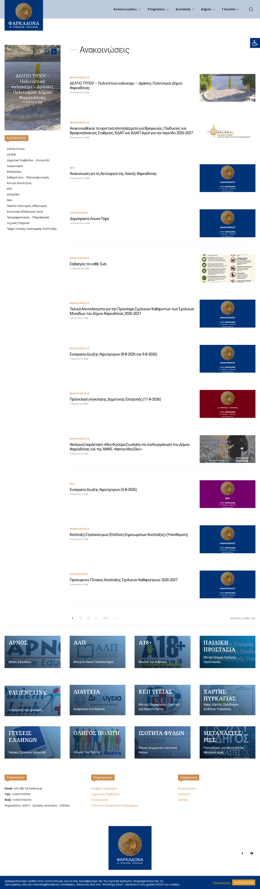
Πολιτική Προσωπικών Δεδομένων (114, 805)
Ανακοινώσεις (80, 77)
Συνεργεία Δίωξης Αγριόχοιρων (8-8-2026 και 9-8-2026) (113, 354)
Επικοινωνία (16, 777)
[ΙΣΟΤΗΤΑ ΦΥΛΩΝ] (163, 742)
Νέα (72, 168)
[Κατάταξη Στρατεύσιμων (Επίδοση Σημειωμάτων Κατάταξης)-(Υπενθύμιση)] (227, 539)
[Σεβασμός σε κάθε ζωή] (227, 268)
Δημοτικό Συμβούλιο (105, 794)
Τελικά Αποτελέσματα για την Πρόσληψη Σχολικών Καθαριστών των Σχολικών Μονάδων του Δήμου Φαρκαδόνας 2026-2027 (132, 311)
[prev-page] (47, 51)
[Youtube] (251, 853)
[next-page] (54, 51)
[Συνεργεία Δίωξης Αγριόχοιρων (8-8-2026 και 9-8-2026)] (227, 359)
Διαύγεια (184, 794)
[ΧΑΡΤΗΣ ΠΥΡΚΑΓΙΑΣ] (228, 700)
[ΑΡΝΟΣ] (33, 652)
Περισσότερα (221, 882)
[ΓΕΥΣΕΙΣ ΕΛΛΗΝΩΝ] (33, 742)
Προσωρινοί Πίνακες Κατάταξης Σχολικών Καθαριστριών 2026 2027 (123, 580)
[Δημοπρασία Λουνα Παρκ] (227, 223)
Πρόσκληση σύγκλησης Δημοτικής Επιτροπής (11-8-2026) (115, 399)
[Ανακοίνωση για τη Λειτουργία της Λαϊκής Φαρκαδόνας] (227, 178)
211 (105, 618)
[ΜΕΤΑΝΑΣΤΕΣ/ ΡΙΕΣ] (228, 742)
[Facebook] (242, 853)
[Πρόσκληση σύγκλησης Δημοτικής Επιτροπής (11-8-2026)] (227, 404)
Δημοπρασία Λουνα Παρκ (89, 218)
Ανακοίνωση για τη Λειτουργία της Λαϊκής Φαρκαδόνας (113, 173)
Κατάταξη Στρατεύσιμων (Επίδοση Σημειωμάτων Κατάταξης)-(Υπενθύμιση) (129, 534)
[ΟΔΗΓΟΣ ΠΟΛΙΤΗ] (98, 742)
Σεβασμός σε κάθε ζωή (88, 264)
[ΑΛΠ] (98, 652)
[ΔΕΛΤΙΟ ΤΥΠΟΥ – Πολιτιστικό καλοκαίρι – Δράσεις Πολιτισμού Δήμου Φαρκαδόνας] (227, 88)
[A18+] (163, 652)
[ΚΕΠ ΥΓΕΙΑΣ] (163, 700)
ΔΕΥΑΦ (183, 800)
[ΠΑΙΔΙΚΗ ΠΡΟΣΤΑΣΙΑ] (228, 652)
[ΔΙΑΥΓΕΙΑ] (98, 700)
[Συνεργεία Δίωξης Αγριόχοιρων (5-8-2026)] (227, 494)
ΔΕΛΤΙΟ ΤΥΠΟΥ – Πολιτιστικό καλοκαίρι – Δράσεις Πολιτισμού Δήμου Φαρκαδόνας (32, 86)
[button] (255, 43)
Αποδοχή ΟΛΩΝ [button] (243, 882)
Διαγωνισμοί (79, 213)
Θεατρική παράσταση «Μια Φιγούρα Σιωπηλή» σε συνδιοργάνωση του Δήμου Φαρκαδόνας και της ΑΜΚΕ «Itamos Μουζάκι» (130, 446)
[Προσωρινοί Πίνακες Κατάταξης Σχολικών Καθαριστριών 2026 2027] (227, 584)
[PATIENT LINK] (33, 701)
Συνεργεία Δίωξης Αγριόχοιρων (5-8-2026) (103, 489)
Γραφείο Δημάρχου (104, 788)
